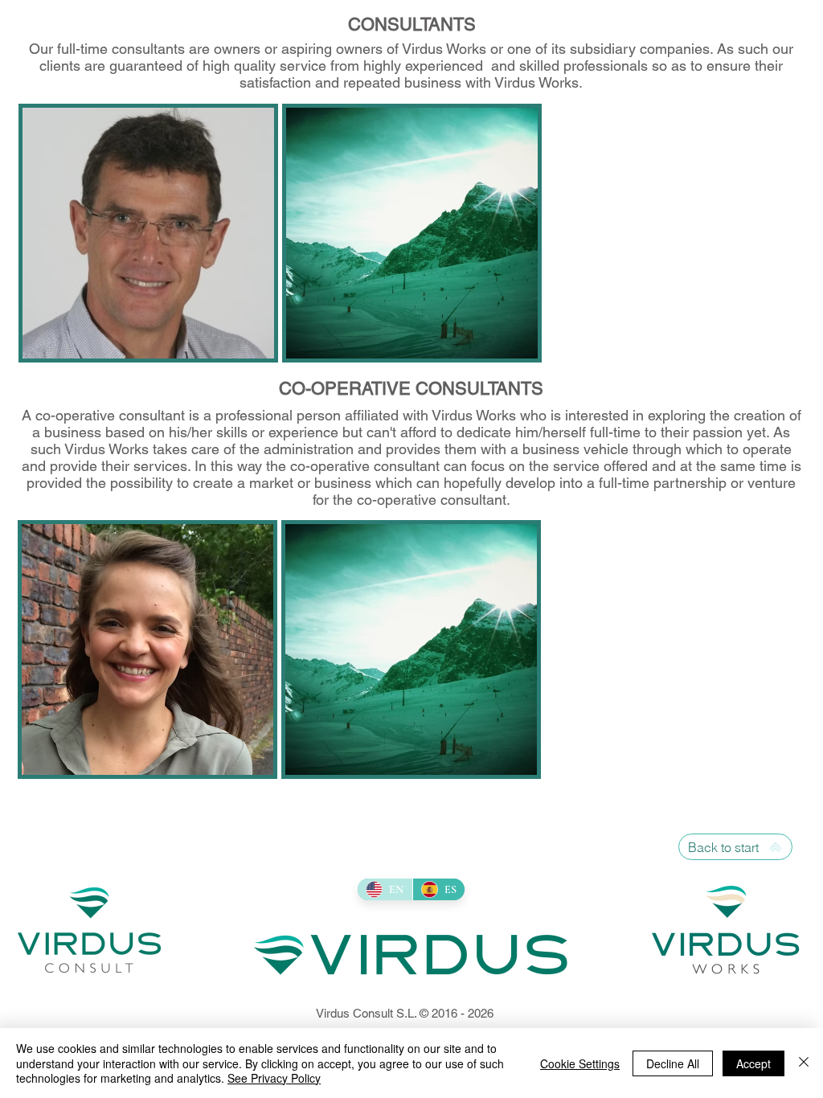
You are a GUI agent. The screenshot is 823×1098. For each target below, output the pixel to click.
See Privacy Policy (274, 1078)
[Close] (803, 1063)
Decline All (672, 1063)
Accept (753, 1063)
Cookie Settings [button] (580, 1063)
